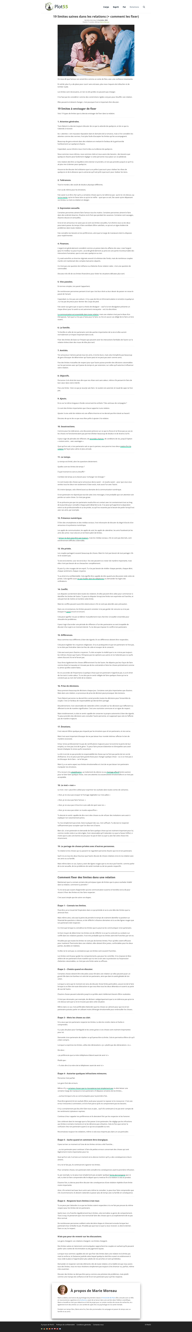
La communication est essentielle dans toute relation (78, 314)
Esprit (116, 7)
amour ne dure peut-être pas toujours (73, 538)
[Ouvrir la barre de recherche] (144, 7)
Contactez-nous (98, 1325)
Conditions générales (84, 1325)
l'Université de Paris (108, 1298)
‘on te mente (63, 197)
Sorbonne (83, 1300)
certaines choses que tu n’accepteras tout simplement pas (90, 1088)
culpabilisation (76, 772)
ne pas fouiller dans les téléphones (90, 578)
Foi (124, 7)
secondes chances (97, 439)
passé (68, 611)
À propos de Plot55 (47, 1325)
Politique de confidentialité (65, 1325)
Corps (106, 7)
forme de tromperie (117, 1175)
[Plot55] (56, 6)
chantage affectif (112, 772)
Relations (134, 7)
